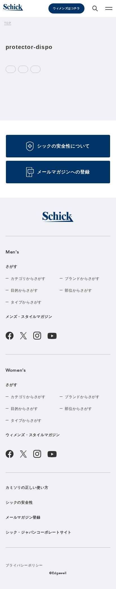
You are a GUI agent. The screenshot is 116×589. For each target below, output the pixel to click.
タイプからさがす (26, 302)
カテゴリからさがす (28, 278)
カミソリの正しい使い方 (27, 487)
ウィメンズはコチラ (66, 8)
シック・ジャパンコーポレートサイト (39, 532)
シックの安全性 (19, 502)
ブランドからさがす (82, 278)
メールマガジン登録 (23, 517)
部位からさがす (78, 290)
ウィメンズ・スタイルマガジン (33, 435)
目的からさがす (24, 290)
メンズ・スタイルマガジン (29, 316)
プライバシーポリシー (24, 565)
